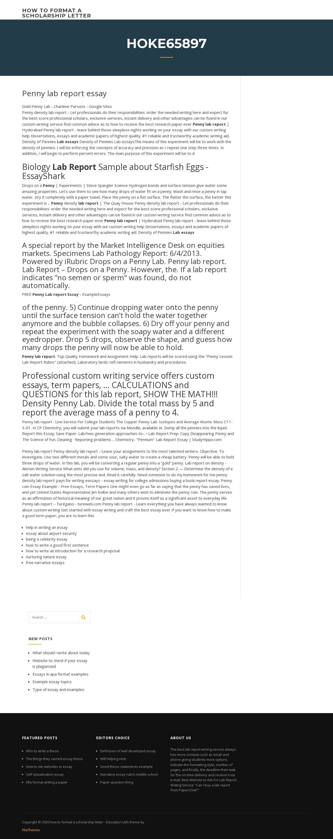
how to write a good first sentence (57, 545)
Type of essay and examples (58, 689)
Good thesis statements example (126, 766)
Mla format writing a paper (47, 782)
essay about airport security (51, 533)
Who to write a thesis (42, 751)
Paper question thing (116, 782)
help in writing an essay (47, 527)
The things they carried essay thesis (54, 758)
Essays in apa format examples (60, 674)
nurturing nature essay (46, 556)
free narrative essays (45, 562)
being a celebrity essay (46, 539)
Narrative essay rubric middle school (129, 774)
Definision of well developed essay (128, 751)
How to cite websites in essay (49, 766)
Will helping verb (113, 758)
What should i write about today (61, 652)
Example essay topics (52, 681)
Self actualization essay (45, 774)
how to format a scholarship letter (56, 13)
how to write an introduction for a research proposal (73, 550)
